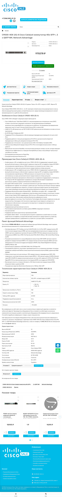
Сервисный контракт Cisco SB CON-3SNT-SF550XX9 (50, 414)
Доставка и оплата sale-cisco (40, 454)
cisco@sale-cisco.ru (10, 323)
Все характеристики (37, 81)
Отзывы (28, 99)
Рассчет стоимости (38, 62)
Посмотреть (11, 435)
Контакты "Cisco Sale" (38, 456)
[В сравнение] (28, 46)
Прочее (7, 30)
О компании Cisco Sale (38, 450)
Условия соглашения (38, 465)
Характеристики (17, 99)
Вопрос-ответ (40, 99)
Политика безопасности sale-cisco (42, 459)
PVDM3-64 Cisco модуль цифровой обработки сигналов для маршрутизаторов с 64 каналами (10, 415)
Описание (6, 99)
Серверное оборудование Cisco (11, 474)
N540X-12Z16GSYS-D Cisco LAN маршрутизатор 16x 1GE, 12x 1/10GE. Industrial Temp (30, 415)
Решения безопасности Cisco (10, 472)
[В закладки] (28, 43)
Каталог (4, 469)
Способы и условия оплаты (40, 463)
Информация (36, 447)
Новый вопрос (16, 374)
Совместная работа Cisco (9, 478)
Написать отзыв (38, 365)
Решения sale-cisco (38, 452)
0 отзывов (42, 70)
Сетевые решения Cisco (9, 476)
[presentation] (2, 416)
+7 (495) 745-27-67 (45, 321)
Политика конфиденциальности (41, 461)
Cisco (50, 45)
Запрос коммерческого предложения (43, 66)
